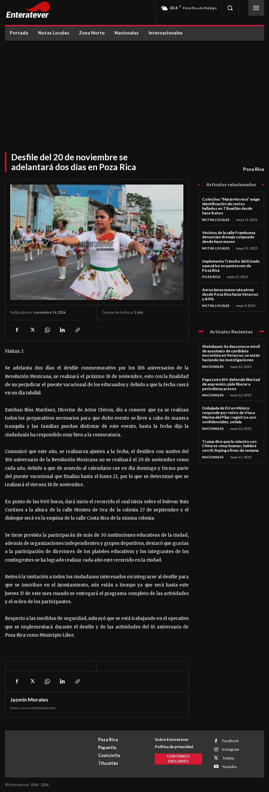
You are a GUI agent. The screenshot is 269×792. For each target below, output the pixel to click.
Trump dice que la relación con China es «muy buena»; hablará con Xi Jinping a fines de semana (230, 446)
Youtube (229, 766)
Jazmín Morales (29, 700)
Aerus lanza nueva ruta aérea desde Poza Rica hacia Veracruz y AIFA (230, 294)
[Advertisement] (134, 90)
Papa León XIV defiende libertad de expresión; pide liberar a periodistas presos (231, 384)
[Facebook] (16, 330)
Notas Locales (216, 220)
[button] (230, 8)
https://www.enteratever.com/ (33, 708)
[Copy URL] (77, 330)
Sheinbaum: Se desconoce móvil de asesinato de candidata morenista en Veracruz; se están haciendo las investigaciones (231, 353)
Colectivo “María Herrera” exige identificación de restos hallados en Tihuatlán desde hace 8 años (231, 206)
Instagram (230, 749)
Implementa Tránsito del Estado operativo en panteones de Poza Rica (231, 266)
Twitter (228, 758)
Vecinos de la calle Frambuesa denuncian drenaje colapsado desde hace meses (228, 237)
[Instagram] (216, 749)
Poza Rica (253, 169)
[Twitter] (31, 330)
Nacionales (213, 366)
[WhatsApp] (46, 330)
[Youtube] (216, 766)
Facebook (230, 741)
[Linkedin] (62, 330)
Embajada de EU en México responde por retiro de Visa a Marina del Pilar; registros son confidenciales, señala (229, 415)
